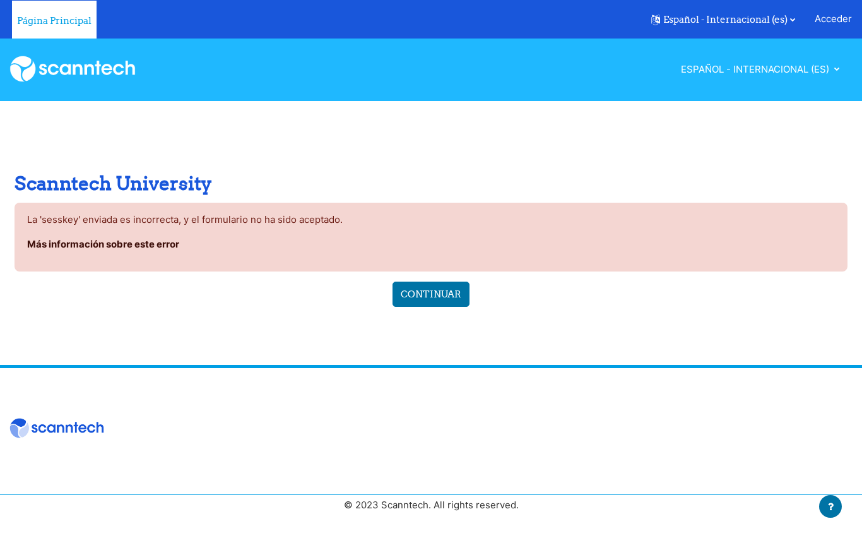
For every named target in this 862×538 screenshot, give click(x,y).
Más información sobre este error (103, 244)
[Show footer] (830, 506)
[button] (723, 19)
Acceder (833, 19)
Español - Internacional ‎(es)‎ (756, 69)
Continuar (431, 294)
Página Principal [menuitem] (54, 21)
